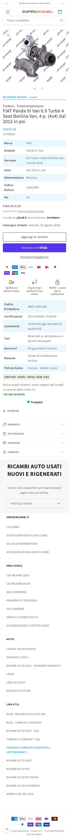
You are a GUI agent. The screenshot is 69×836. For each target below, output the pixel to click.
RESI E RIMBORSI (16, 592)
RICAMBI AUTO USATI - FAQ (22, 731)
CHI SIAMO (12, 527)
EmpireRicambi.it (20, 831)
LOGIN (10, 674)
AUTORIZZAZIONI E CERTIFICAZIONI (27, 625)
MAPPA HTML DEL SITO (20, 794)
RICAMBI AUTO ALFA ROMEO (23, 785)
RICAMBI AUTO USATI (19, 760)
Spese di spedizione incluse (31, 211)
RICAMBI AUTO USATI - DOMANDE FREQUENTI (33, 665)
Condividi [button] (13, 410)
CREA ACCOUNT (16, 682)
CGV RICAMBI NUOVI (18, 583)
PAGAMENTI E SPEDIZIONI (21, 600)
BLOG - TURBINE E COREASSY (24, 722)
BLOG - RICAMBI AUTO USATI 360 (25, 714)
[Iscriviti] (58, 503)
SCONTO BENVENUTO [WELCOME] (27, 535)
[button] (8, 12)
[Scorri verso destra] (42, 88)
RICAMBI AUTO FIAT (18, 769)
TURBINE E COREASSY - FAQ (23, 739)
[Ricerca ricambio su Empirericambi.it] (61, 20)
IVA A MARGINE (15, 609)
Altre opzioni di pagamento (34, 256)
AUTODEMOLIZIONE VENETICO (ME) (27, 552)
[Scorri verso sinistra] (26, 88)
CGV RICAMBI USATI (18, 575)
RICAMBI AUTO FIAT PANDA (22, 777)
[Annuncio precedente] (6, 3)
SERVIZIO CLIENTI (17, 657)
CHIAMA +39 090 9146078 (21, 649)
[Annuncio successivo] (62, 3)
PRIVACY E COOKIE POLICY (22, 617)
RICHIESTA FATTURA (18, 691)
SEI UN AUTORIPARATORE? (22, 543)
